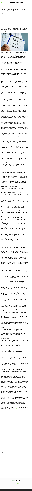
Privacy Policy (17, 483)
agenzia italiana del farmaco (6, 410)
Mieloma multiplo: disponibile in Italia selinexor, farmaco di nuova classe (13, 10)
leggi (11, 406)
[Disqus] (16, 421)
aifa (10, 410)
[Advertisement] (14, 21)
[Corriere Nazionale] (16, 2)
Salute (5, 7)
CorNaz (6, 12)
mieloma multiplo (13, 410)
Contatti (14, 483)
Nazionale (2, 7)
